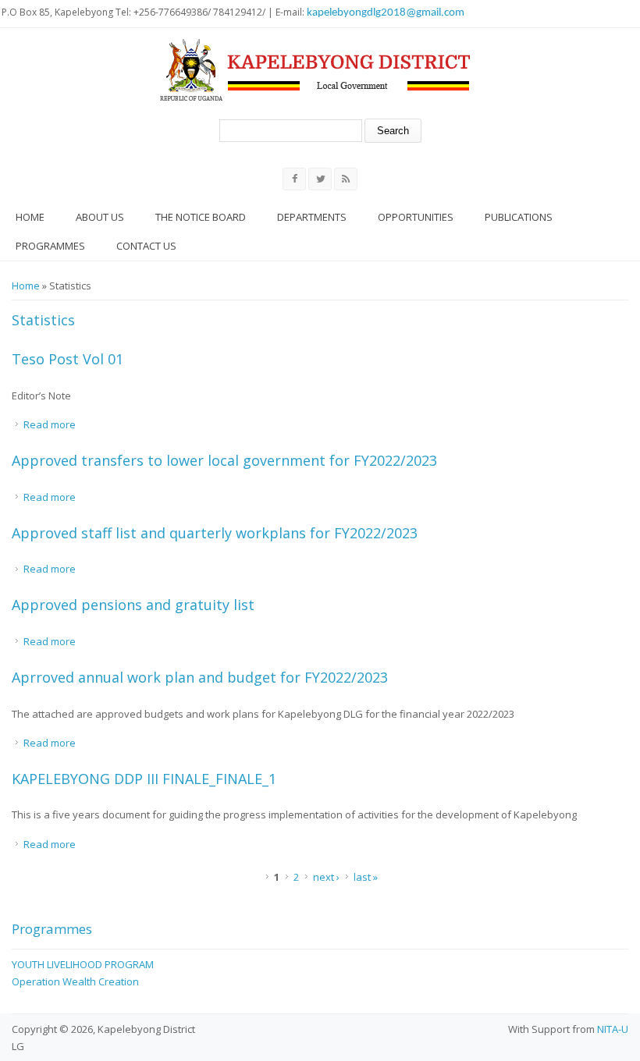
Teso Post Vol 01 (67, 359)
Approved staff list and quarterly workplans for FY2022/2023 (215, 532)
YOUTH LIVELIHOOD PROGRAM (83, 964)
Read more (49, 424)
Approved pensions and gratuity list (133, 604)
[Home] (315, 70)
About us (100, 217)
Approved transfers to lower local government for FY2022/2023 (224, 460)
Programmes (50, 246)
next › (326, 877)
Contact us (146, 246)
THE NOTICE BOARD (200, 217)
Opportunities (415, 217)
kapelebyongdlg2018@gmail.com (385, 13)
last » (366, 877)
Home (30, 217)
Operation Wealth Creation (75, 981)
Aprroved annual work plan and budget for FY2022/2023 (200, 677)
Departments (312, 217)
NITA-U (612, 1029)
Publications (519, 217)
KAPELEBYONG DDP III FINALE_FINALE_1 (144, 778)
